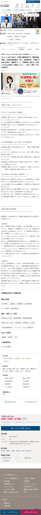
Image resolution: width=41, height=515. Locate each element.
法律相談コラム (9, 484)
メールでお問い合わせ (22, 428)
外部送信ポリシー (30, 486)
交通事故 (10, 30)
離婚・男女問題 (8, 358)
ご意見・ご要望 (29, 478)
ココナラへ (5, 2)
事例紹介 (30, 49)
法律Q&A (7, 481)
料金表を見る (30, 402)
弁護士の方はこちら (33, 1)
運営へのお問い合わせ (11, 492)
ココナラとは (8, 486)
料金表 (37, 49)
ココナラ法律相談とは (11, 478)
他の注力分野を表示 (19, 30)
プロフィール (4, 49)
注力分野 (21, 49)
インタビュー (13, 49)
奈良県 (23, 451)
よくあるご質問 (9, 489)
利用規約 (27, 481)
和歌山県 (28, 451)
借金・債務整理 (26, 358)
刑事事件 (6, 361)
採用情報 (7, 506)
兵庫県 (8, 451)
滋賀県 (18, 451)
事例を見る (12, 402)
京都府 (13, 451)
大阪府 (3, 451)
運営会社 (7, 503)
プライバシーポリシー (31, 484)
